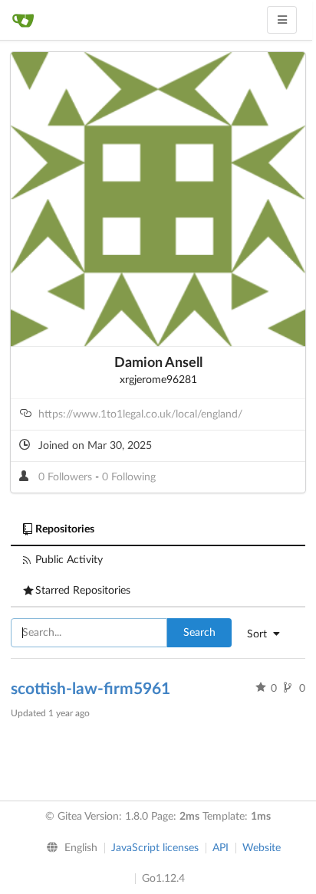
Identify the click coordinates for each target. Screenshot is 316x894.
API (220, 848)
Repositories (64, 529)
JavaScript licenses (155, 848)
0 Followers (66, 477)
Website (261, 848)
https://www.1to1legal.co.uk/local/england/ (140, 414)
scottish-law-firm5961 (90, 689)
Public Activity (69, 560)
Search (199, 632)
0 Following (129, 477)
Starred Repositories (82, 590)
